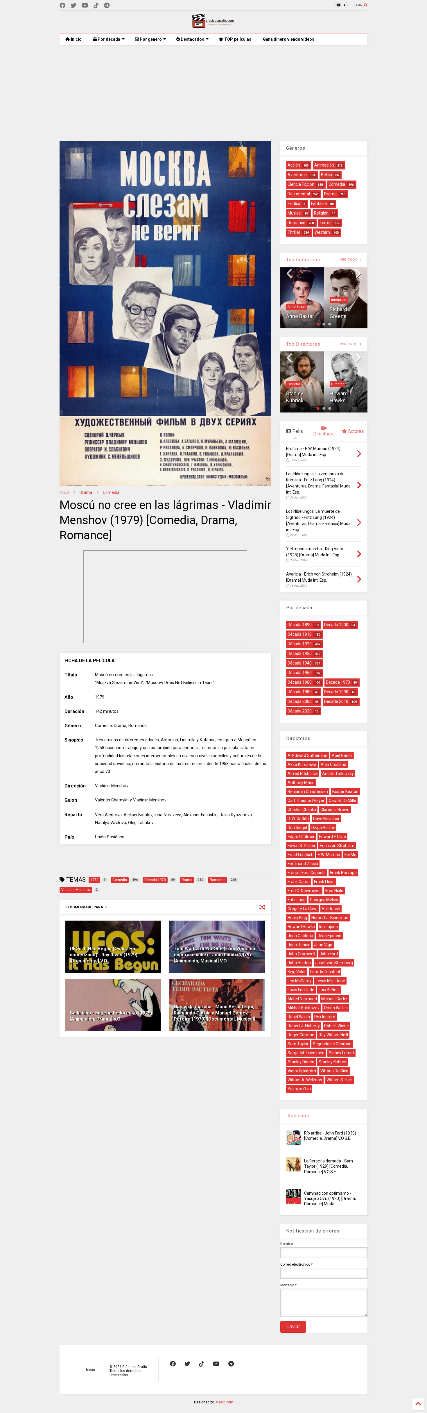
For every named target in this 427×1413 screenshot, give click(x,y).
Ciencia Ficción (301, 184)
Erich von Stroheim (337, 845)
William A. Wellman (305, 1080)
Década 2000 (300, 701)
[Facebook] (62, 6)
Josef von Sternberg (334, 962)
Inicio (76, 39)
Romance (296, 222)
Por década (108, 39)
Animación (324, 165)
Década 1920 (300, 644)
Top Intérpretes (304, 259)
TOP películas (237, 39)
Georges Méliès (324, 899)
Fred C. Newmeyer (304, 890)
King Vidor (297, 971)
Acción (294, 165)
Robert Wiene (336, 1025)
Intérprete (295, 300)
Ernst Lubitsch (300, 854)
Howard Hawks (301, 926)
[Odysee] (85, 6)
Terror (325, 222)
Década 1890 (300, 624)
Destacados (192, 39)
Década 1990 (336, 691)
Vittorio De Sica (334, 1071)
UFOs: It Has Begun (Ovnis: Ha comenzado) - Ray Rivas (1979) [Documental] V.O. (103, 955)
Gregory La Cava (302, 908)
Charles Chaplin (302, 809)
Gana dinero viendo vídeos (288, 39)
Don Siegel (342, 400)
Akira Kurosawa (302, 764)
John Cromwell (301, 953)
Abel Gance (342, 755)
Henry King (297, 917)
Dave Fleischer (326, 818)
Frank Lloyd (324, 881)
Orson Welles (336, 1007)
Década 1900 (336, 624)
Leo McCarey (299, 980)
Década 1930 (300, 653)
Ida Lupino (328, 926)
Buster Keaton (345, 791)
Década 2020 (300, 711)
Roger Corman (301, 1034)
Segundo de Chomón (332, 1044)
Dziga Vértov (323, 827)
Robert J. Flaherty (304, 1025)
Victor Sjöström (302, 1071)
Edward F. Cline (332, 836)
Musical (295, 213)
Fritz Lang (297, 899)
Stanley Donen (301, 1062)
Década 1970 (338, 682)
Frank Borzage (343, 872)
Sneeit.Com (224, 1402)
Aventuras (297, 174)
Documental (299, 194)
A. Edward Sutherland (307, 755)
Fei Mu (350, 854)
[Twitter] (73, 6)
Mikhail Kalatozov (304, 1007)
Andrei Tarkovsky (338, 773)
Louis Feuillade (301, 989)
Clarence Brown (334, 809)
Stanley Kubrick (333, 1062)
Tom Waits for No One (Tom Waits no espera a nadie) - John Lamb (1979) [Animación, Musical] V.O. (214, 955)
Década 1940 (300, 663)
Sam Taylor (298, 1044)
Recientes (298, 1116)
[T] (107, 6)
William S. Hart (339, 1080)
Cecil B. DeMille (342, 800)
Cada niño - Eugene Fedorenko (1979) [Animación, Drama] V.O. (111, 1016)
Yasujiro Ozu (299, 1089)
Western (322, 232)
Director (294, 384)
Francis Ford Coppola (307, 872)
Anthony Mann (301, 782)
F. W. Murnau (329, 854)
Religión (321, 213)
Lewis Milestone (330, 980)
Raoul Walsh (299, 1016)
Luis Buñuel (329, 989)
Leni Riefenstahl (325, 971)
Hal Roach (331, 908)
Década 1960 (300, 682)
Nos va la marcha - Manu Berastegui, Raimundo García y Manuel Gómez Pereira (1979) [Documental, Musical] (214, 1013)
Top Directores (303, 344)
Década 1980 (300, 691)
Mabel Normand (302, 998)
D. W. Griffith (298, 818)
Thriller (294, 232)
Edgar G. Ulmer (301, 836)
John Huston (299, 962)
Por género (150, 39)
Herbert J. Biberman (329, 917)
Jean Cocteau (300, 935)
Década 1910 (300, 634)
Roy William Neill (333, 1034)
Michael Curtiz (334, 998)
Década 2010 (336, 701)
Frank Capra (299, 881)
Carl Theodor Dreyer (306, 800)
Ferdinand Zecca (303, 863)
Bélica (326, 174)
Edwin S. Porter (301, 845)
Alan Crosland (333, 764)
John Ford (329, 953)
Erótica (294, 203)
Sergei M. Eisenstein (306, 1053)
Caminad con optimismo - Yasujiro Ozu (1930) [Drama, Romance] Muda (330, 1198)
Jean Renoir (299, 944)
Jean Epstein (329, 935)
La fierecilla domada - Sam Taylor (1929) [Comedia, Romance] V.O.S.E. (328, 1166)
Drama (86, 492)
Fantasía (319, 203)
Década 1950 (300, 672)
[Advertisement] (213, 88)
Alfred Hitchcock (303, 773)
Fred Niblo (334, 890)
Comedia (111, 492)
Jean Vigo (323, 944)
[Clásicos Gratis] (213, 26)
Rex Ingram (324, 1016)
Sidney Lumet (341, 1053)
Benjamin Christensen (308, 791)
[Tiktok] (96, 6)
